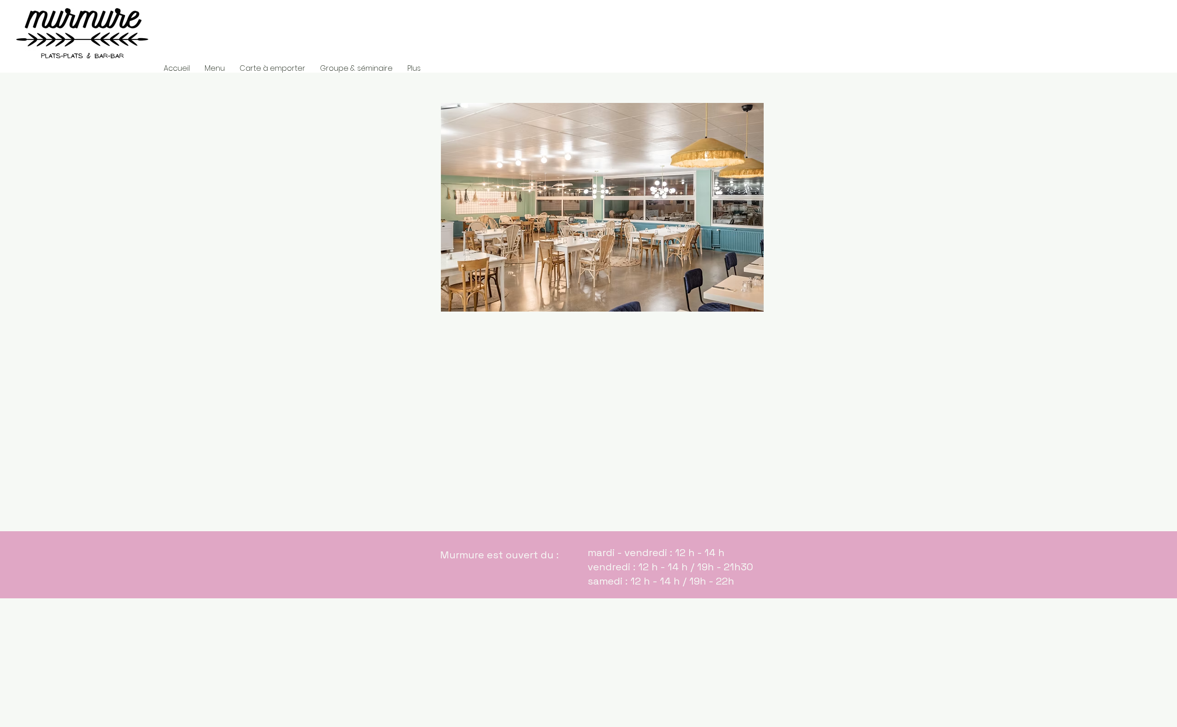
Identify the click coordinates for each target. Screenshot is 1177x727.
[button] (602, 207)
